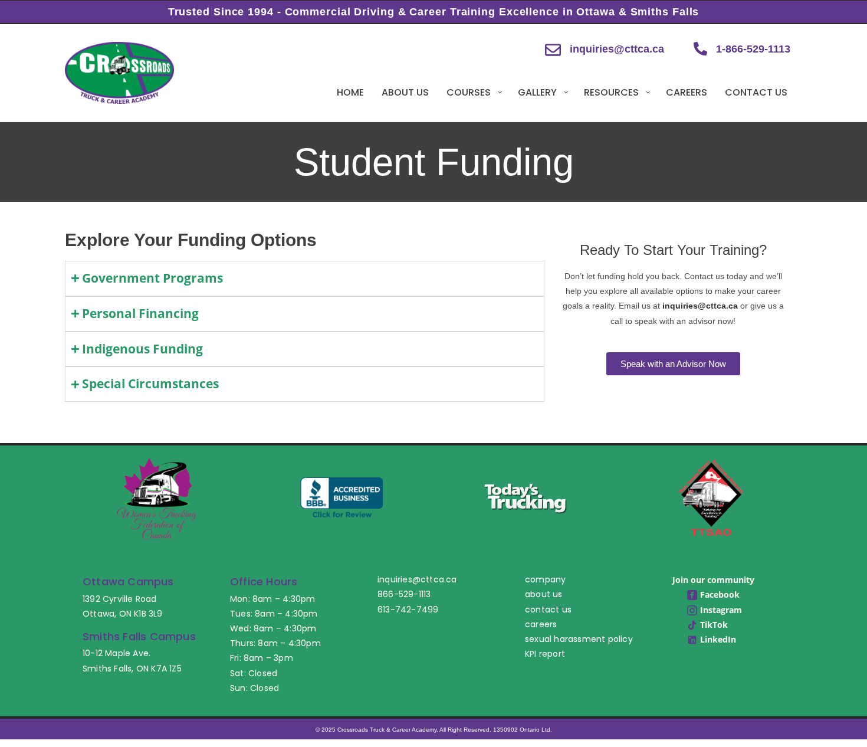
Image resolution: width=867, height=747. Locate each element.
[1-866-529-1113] (700, 48)
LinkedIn (718, 639)
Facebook (720, 594)
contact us (548, 609)
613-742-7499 (407, 609)
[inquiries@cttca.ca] (553, 50)
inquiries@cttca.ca (617, 49)
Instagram (721, 609)
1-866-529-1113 (753, 49)
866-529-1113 (404, 594)
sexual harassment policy (579, 639)
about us (544, 594)
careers (541, 624)
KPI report (545, 654)
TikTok (714, 624)
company (545, 579)
